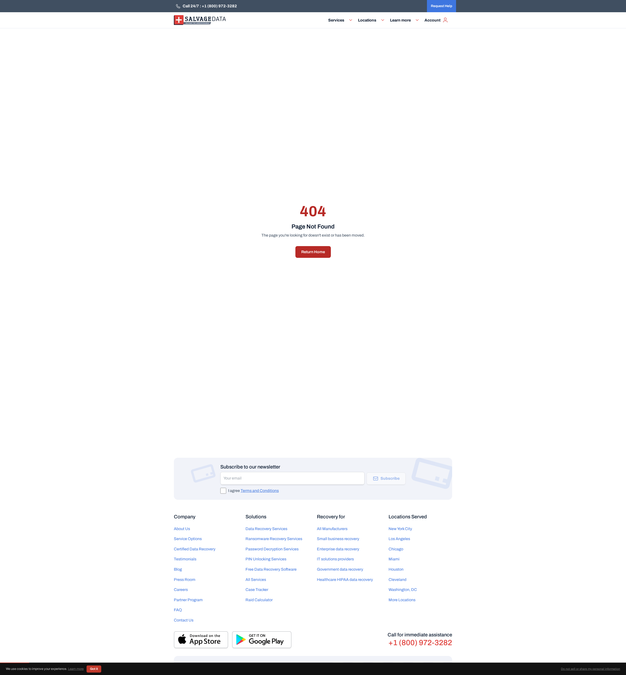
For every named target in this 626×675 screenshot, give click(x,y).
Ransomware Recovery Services (274, 539)
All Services (256, 579)
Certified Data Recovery (194, 549)
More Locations (402, 600)
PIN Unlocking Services (266, 559)
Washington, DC (403, 590)
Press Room (184, 579)
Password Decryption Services (272, 549)
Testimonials (185, 559)
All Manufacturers (332, 529)
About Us (182, 529)
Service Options (188, 539)
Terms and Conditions (260, 491)
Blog (178, 569)
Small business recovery (338, 539)
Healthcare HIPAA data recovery (345, 579)
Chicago (396, 549)
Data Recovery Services (266, 529)
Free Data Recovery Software (271, 569)
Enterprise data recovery (338, 549)
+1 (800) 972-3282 (420, 643)
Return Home (313, 252)
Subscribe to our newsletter (250, 466)
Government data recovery (340, 569)
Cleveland (397, 579)
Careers (181, 590)
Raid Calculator (259, 600)
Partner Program (188, 600)
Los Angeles (399, 539)
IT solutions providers (335, 559)
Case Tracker (257, 590)
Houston (396, 569)
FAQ (178, 610)
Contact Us (183, 620)
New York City (400, 529)
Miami (394, 559)
